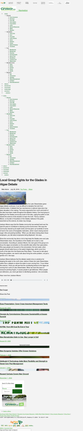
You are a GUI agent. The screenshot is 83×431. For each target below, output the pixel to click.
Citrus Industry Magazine (56, 414)
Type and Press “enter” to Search (8, 430)
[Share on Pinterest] (4, 298)
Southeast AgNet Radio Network (8, 414)
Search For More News (8, 383)
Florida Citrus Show (5, 415)
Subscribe (17, 391)
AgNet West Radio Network (42, 414)
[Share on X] (1, 298)
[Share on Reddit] (5, 298)
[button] (22, 10)
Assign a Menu (7, 411)
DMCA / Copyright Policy (6, 428)
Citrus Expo (67, 414)
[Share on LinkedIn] (2, 298)
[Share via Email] (6, 298)
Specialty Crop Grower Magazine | (26, 414)
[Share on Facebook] (0, 298)
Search (18, 386)
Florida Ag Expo (15, 415)
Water (31, 189)
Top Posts (23, 189)
